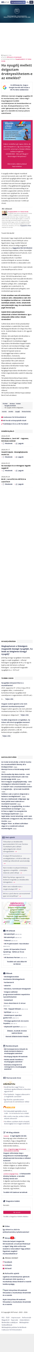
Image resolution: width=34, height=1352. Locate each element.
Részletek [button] (9, 443)
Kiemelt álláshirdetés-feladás (17, 1036)
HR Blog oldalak (12, 1132)
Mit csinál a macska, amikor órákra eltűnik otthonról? (16, 1117)
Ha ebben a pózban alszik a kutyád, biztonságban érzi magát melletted (17, 1122)
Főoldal (5, 403)
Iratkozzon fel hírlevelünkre (12, 1330)
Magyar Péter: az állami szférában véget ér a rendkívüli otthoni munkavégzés (14, 825)
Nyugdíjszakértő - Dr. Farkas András (18, 211)
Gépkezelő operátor (15, 1027)
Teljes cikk (9, 699)
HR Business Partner (15, 957)
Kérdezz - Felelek (15, 403)
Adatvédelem (24, 1320)
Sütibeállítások (7, 1325)
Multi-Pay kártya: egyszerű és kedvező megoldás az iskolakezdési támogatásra (16, 879)
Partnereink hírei (13, 1078)
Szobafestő (8, 1000)
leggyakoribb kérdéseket (22, 248)
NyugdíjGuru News (25, 225)
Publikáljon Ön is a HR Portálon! (15, 424)
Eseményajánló (7, 431)
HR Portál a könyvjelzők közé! (14, 420)
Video (7, 1226)
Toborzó (10, 940)
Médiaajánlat (24, 1322)
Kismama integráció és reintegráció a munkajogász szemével (15, 1067)
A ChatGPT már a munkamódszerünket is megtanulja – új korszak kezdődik (16, 789)
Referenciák (26, 1317)
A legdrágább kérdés (18, 1136)
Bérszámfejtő (12, 934)
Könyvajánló (10, 1238)
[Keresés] (27, 2)
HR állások (10, 931)
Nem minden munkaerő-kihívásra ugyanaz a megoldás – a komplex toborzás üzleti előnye (15, 870)
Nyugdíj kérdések (10, 405)
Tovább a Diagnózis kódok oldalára (15, 1216)
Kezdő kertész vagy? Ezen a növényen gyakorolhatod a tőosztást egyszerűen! (17, 1089)
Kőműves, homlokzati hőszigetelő (17, 989)
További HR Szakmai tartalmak (15, 1192)
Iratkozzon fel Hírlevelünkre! (14, 417)
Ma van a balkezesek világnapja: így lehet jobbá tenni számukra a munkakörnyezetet (15, 801)
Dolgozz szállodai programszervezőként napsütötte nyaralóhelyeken (16, 994)
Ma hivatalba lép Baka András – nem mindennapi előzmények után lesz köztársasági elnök (15, 776)
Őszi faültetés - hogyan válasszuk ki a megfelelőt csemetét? (17, 1095)
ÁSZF (8, 1317)
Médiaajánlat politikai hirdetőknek (14, 1327)
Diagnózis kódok (13, 1201)
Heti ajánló (10, 837)
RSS (3, 1317)
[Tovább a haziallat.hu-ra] (17, 1107)
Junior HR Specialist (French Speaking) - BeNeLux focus (14, 951)
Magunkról (5, 1320)
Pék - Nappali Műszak (16, 1009)
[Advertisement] (17, 564)
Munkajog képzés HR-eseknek (16, 1057)
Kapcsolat (14, 1320)
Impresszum (15, 1317)
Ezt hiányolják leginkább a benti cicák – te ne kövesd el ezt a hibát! (16, 1112)
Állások (9, 973)
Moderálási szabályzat (10, 1322)
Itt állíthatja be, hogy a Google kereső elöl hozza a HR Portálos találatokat (19, 87)
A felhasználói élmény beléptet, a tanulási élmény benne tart (17, 1176)
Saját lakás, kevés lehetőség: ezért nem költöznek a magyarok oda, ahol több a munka (16, 818)
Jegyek (21, 443)
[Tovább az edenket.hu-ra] (17, 1083)
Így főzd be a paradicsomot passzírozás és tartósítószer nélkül (16, 1100)
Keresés (6, 1205)
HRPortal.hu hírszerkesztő (14, 57)
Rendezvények (12, 1046)
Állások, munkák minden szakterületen (17, 1032)
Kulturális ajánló (11, 1273)
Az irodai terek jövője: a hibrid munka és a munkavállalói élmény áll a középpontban (16, 764)
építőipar (11, 1012)
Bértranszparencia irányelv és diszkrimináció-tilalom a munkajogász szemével (16, 1051)
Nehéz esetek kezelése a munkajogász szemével (13, 1060)
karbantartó (9, 982)
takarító (7, 986)
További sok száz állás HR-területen (17, 963)
